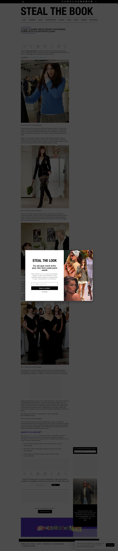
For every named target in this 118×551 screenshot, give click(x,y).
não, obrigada (44, 291)
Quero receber (44, 288)
